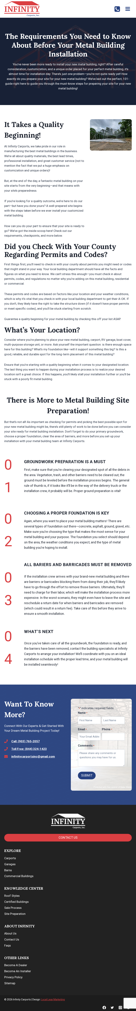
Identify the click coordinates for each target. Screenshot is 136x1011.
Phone (107, 729)
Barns (8, 870)
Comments (86, 745)
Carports (10, 858)
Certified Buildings (16, 901)
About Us (10, 933)
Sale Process (13, 908)
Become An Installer (17, 971)
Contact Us (11, 939)
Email (82, 729)
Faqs (7, 945)
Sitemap (9, 983)
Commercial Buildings (18, 876)
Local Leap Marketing (53, 999)
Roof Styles (12, 895)
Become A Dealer (15, 965)
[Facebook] (104, 1007)
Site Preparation (15, 914)
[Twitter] (112, 1007)
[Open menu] (127, 8)
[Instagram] (120, 1007)
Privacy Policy (13, 977)
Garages (10, 864)
